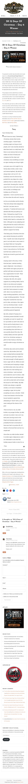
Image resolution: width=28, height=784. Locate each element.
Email (4, 583)
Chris (10, 100)
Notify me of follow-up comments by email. (13, 593)
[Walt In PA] (14, 674)
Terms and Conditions (17, 780)
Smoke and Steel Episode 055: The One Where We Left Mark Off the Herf (14, 647)
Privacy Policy (9, 780)
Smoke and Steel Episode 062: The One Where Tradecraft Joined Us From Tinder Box (13, 637)
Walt (20, 41)
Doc (3, 100)
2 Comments (23, 42)
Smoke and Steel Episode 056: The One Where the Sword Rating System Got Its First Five (14, 642)
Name (4, 577)
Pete (5, 100)
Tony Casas (9, 539)
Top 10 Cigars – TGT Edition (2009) (14, 513)
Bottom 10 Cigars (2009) (14, 509)
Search (24, 15)
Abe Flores (4, 122)
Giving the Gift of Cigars (7, 482)
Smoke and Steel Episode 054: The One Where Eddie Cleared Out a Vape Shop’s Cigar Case (13, 652)
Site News (15, 41)
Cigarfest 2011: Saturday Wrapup (18, 707)
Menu (4, 15)
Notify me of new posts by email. (11, 596)
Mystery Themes (20, 782)
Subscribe (6, 739)
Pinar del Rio (14, 122)
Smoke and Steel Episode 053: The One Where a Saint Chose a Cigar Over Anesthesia (14, 657)
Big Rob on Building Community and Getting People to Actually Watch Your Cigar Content (14, 714)
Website (4, 588)
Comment (5, 565)
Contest (7, 493)
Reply (4, 533)
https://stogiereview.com (16, 502)
